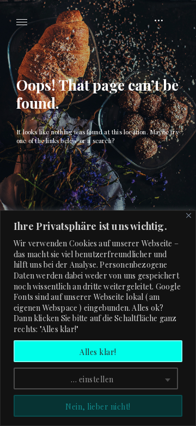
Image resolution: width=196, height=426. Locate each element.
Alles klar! (98, 352)
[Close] (188, 215)
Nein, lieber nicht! (98, 406)
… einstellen (92, 379)
